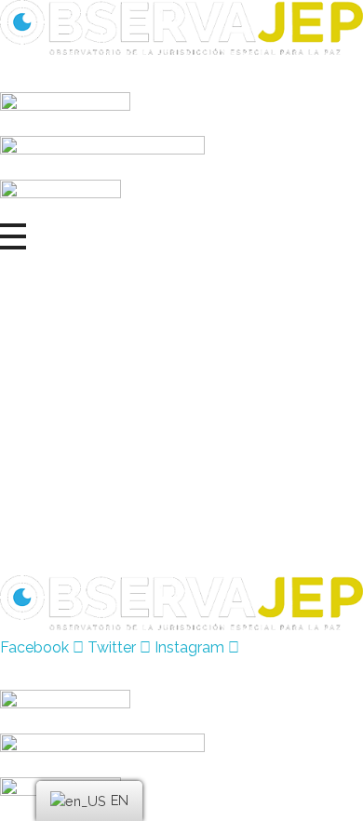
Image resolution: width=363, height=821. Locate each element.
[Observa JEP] (181, 27)
